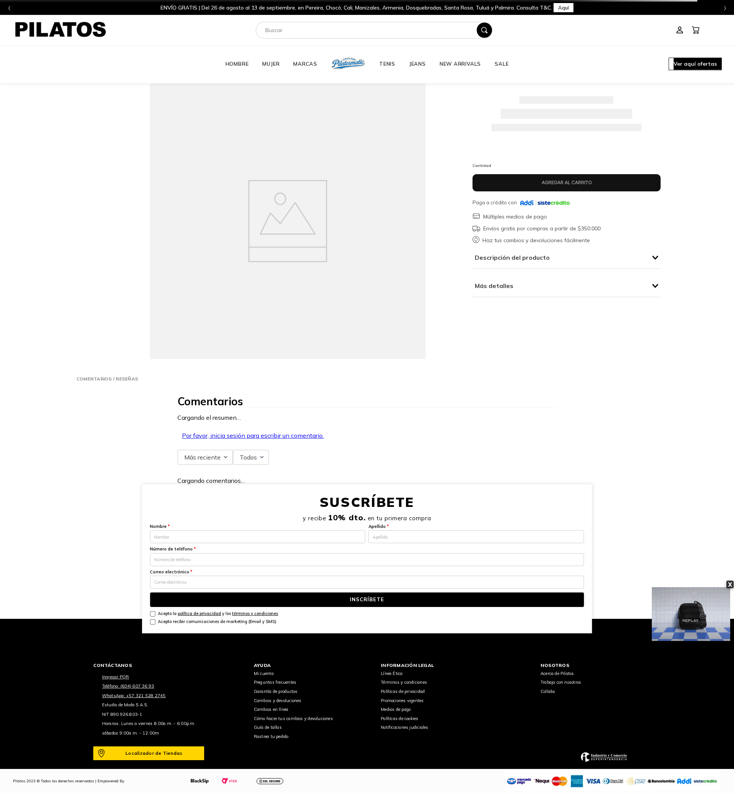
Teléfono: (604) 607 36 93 (128, 686)
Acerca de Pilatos (557, 673)
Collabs (548, 691)
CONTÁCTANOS (112, 665)
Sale (501, 64)
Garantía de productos (276, 691)
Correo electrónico (171, 572)
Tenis (387, 64)
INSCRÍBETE (367, 599)
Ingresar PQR (115, 677)
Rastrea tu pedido (271, 736)
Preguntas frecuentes (275, 682)
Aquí (563, 8)
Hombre (237, 64)
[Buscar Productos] (484, 30)
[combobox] (374, 30)
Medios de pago (396, 709)
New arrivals (460, 64)
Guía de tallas (268, 727)
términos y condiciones (255, 613)
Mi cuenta (264, 673)
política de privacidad (199, 613)
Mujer (270, 64)
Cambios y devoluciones (278, 700)
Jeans (417, 64)
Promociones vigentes (402, 700)
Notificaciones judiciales (405, 727)
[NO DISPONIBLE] (567, 182)
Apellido (379, 526)
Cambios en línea (271, 709)
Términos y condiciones (404, 682)
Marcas (305, 64)
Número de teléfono (173, 549)
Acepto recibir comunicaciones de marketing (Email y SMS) (217, 621)
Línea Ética (392, 673)
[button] (695, 64)
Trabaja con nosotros (561, 682)
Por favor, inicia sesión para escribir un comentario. (253, 435)
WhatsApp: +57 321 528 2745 (134, 695)
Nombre (160, 526)
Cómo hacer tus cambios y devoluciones (293, 718)
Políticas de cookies (399, 718)
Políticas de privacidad (403, 691)
